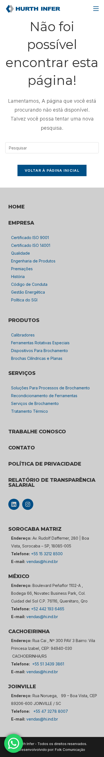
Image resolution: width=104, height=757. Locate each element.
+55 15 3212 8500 (47, 553)
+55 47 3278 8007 (50, 711)
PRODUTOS (23, 320)
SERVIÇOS (21, 373)
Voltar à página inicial (52, 170)
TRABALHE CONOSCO (37, 432)
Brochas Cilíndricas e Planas (36, 358)
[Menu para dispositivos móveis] (96, 8)
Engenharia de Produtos (33, 261)
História (18, 276)
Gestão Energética (28, 292)
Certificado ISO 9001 (30, 237)
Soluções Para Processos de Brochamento (50, 387)
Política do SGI (24, 300)
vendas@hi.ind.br (42, 561)
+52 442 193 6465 (47, 608)
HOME (16, 207)
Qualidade (20, 253)
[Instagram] (27, 504)
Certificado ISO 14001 (30, 245)
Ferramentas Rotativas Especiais (40, 342)
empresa (21, 223)
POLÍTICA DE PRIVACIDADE (44, 464)
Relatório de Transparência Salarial (51, 482)
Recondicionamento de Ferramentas (44, 395)
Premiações (22, 268)
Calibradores (23, 335)
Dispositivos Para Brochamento (39, 350)
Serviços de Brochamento (35, 403)
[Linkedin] (13, 504)
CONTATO (21, 448)
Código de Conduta (29, 284)
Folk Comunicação (70, 750)
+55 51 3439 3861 (48, 664)
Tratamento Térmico (29, 411)
